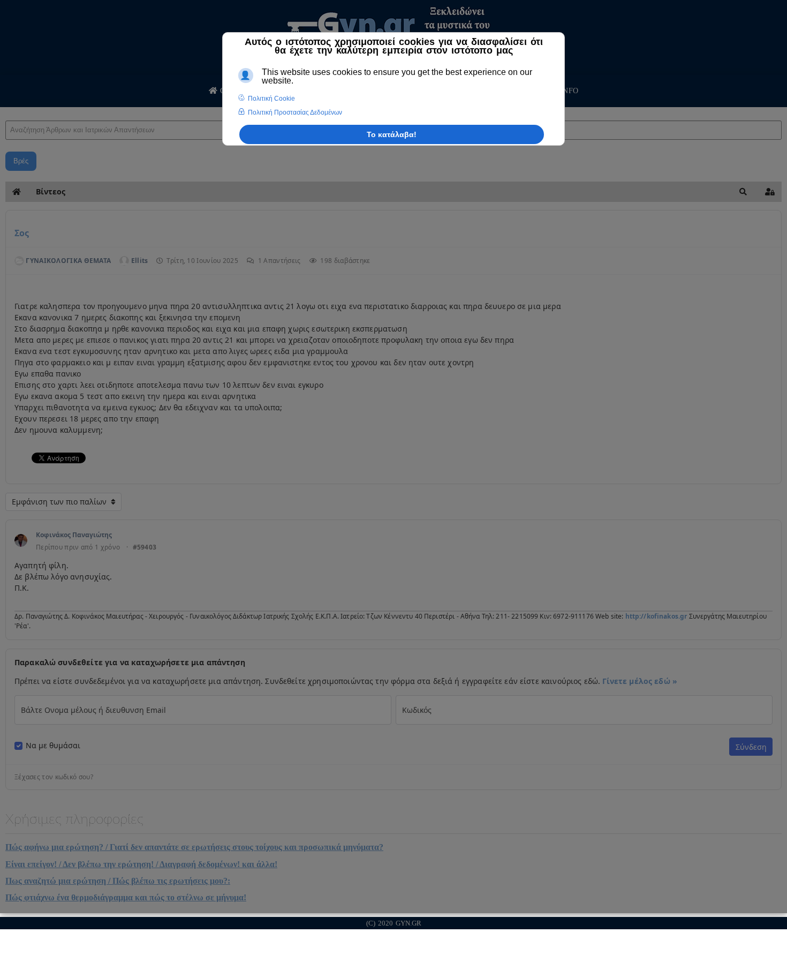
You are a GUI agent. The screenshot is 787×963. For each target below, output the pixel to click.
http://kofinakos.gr (656, 616)
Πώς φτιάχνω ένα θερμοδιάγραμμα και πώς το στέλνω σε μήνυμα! (125, 897)
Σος (21, 233)
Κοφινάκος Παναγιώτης (74, 534)
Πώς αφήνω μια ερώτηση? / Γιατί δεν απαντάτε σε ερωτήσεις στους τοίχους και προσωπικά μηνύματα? (194, 847)
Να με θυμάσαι (53, 745)
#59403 (145, 547)
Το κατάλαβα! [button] (392, 134)
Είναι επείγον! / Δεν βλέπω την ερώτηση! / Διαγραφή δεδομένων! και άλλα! (141, 864)
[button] (743, 192)
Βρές (20, 161)
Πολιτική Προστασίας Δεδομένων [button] (295, 112)
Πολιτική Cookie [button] (271, 98)
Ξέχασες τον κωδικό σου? (53, 777)
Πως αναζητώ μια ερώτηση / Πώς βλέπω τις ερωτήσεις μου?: (117, 880)
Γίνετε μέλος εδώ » (639, 681)
